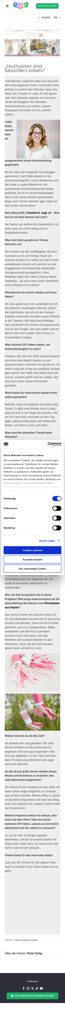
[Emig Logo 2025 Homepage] (21, 3)
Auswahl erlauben (32, 559)
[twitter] (32, 988)
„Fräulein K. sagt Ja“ (38, 212)
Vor (55, 17)
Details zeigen (47, 540)
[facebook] (23, 988)
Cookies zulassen (32, 550)
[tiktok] (36, 988)
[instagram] (28, 988)
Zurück (45, 17)
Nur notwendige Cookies (32, 568)
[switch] (56, 508)
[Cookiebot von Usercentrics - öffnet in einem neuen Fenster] (47, 444)
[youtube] (41, 988)
